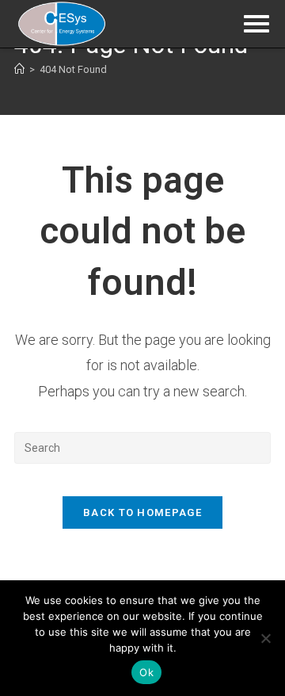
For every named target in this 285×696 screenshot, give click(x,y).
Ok (146, 672)
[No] (265, 638)
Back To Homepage (142, 512)
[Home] (19, 69)
